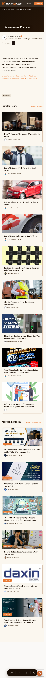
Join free (39, 3)
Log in (29, 3)
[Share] (34, 672)
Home (3, 9)
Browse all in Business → (34, 422)
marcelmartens (14, 36)
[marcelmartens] (4, 37)
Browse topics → (37, 106)
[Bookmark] (27, 672)
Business (10, 9)
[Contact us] (39, 673)
